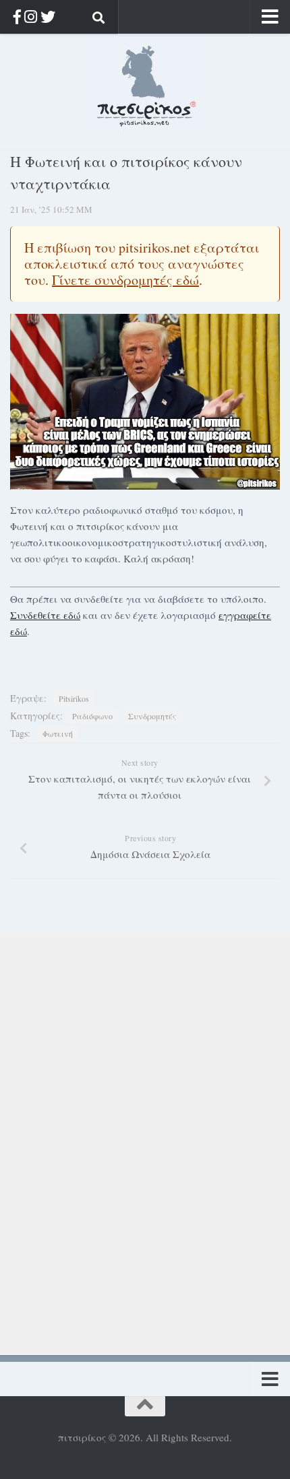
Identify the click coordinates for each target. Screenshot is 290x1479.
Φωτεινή (57, 733)
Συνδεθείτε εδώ (45, 615)
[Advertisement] (101, 1135)
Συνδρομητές (152, 716)
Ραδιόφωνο (92, 716)
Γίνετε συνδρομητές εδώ (125, 280)
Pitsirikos (74, 698)
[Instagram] (30, 16)
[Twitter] (47, 16)
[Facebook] (17, 16)
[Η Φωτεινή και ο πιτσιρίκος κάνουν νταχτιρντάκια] (145, 402)
